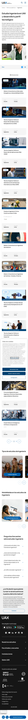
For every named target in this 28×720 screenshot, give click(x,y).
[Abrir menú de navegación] (25, 3)
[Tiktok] (22, 633)
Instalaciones (7, 654)
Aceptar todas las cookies (14, 373)
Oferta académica (11, 7)
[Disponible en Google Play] (19, 627)
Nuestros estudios (9, 642)
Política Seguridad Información (9, 692)
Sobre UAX (6, 660)
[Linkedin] (12, 633)
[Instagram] (19, 633)
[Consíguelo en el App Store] (8, 627)
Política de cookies (6, 699)
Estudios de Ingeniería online (12, 518)
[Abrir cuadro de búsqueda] (22, 2)
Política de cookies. (14, 358)
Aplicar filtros (20, 711)
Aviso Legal (4, 694)
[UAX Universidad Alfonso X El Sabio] (7, 3)
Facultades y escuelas (10, 648)
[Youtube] (9, 632)
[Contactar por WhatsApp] (3, 717)
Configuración (14, 377)
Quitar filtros (7, 711)
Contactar (14, 610)
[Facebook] (6, 633)
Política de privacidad (7, 696)
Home (3, 7)
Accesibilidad (5, 704)
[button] (14, 67)
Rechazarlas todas (14, 369)
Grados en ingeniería (12, 474)
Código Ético (5, 701)
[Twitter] (15, 632)
